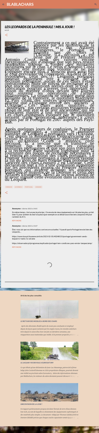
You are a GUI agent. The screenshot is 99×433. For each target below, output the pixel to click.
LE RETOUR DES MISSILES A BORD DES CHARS (39, 321)
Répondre (16, 221)
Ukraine (38, 187)
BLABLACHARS (20, 4)
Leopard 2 (18, 187)
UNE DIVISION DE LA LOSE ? (31, 404)
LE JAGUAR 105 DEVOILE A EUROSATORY (37, 363)
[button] (6, 35)
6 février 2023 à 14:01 (29, 209)
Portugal (29, 187)
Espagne (9, 187)
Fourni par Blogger (51, 429)
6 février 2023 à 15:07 (29, 226)
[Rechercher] (36, 4)
